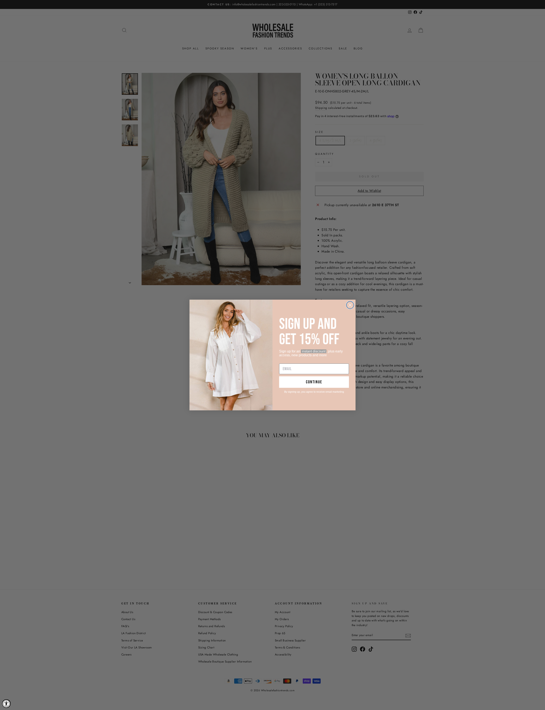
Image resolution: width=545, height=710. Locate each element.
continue (314, 382)
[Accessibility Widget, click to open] (6, 703)
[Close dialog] (350, 305)
